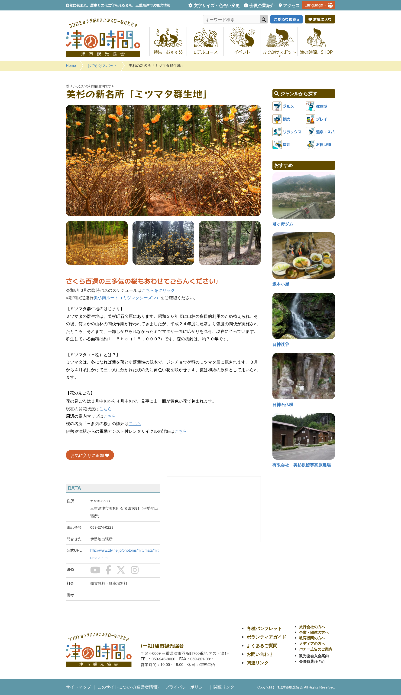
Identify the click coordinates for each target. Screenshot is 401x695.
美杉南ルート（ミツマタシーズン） (127, 297)
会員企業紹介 (261, 5)
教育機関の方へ (312, 637)
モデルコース (205, 52)
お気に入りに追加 (88, 455)
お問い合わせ (260, 654)
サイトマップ (78, 687)
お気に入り (322, 19)
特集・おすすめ (168, 52)
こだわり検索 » (286, 19)
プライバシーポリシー (186, 687)
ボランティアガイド (266, 637)
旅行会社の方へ (312, 626)
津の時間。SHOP (316, 52)
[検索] (264, 19)
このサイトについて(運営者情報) (128, 687)
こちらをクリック (158, 290)
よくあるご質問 (262, 645)
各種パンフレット (264, 628)
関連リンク (258, 662)
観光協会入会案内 (314, 655)
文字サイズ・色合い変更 (217, 5)
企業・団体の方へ (314, 632)
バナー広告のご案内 (316, 649)
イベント (242, 52)
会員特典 (306, 661)
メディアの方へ (312, 643)
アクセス (291, 5)
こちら (105, 408)
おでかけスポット (279, 52)
